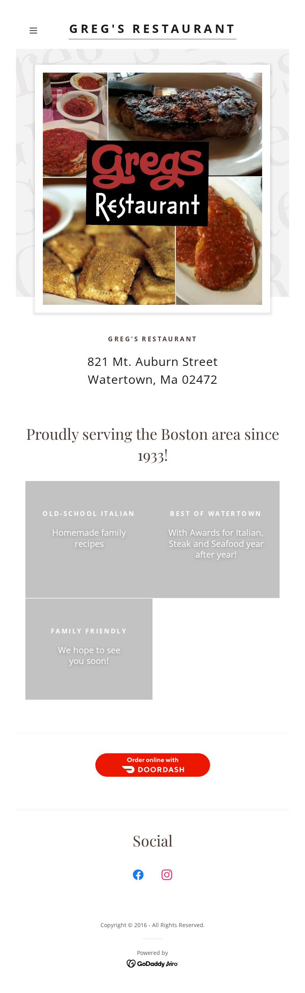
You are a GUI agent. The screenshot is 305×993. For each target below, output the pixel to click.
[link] (152, 30)
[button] (44, 30)
